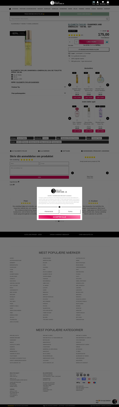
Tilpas (70, 211)
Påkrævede (49, 211)
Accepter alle (59, 217)
